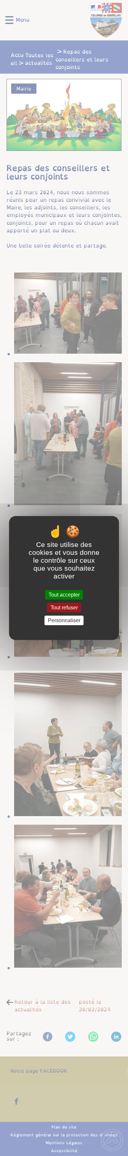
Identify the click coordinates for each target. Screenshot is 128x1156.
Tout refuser (64, 607)
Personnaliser (64, 620)
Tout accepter (64, 595)
